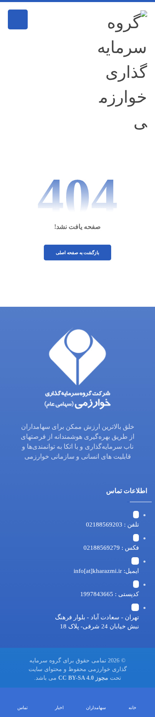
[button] (18, 19)
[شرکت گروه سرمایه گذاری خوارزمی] (118, 72)
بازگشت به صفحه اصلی (77, 252)
